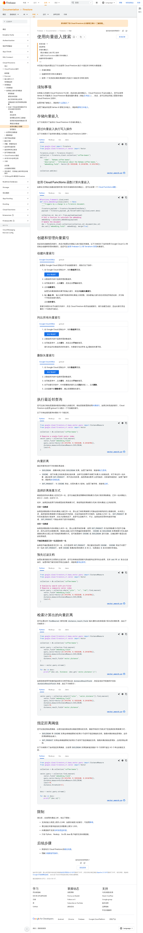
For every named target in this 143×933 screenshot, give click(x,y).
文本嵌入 (87, 96)
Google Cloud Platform (97, 919)
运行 (35, 3)
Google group (107, 899)
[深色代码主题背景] (122, 144)
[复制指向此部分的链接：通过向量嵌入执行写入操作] (74, 129)
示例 (65, 14)
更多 (56, 3)
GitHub (35, 907)
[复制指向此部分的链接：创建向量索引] (57, 253)
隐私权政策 (42, 928)
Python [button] (42, 140)
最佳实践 (67, 849)
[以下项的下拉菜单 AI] (27, 14)
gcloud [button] (61, 260)
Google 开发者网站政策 (40, 875)
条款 (34, 928)
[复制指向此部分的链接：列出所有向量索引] (62, 317)
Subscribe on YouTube (75, 903)
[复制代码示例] (126, 144)
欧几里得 (102, 470)
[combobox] (82, 3)
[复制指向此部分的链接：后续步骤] (54, 843)
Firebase (40, 31)
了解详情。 (100, 23)
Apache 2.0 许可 (102, 872)
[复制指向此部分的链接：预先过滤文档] (57, 555)
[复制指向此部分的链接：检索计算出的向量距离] (75, 615)
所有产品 (112, 919)
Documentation (11, 9)
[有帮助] (123, 31)
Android (61, 919)
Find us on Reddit (73, 896)
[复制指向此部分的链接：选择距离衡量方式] (62, 490)
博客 (120, 3)
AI (24, 14)
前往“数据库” (51, 274)
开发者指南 (37, 892)
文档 (45, 3)
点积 (106, 484)
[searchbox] (15, 21)
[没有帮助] (126, 31)
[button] (13, 34)
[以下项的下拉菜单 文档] (50, 2)
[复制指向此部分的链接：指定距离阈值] (61, 723)
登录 (138, 3)
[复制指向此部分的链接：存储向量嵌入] (61, 116)
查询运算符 (81, 562)
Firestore (27, 9)
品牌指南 (105, 907)
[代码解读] (119, 144)
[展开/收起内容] (47, 43)
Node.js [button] (52, 140)
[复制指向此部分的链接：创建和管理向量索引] (71, 238)
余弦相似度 (55, 480)
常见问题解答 (107, 910)
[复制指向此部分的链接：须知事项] (54, 87)
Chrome (71, 919)
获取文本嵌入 (83, 107)
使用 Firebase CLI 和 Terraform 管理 (82, 247)
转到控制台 (130, 3)
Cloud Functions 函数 (107, 187)
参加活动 (70, 907)
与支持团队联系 (107, 892)
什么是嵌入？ (64, 103)
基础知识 (13, 14)
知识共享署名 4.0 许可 (67, 872)
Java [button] (66, 140)
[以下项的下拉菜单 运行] (39, 2)
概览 (4, 14)
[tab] (42, 139)
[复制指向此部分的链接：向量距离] (51, 461)
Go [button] (60, 140)
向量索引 (96, 405)
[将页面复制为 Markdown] (81, 37)
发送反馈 (122, 37)
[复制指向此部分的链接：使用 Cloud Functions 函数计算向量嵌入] (92, 182)
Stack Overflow (107, 896)
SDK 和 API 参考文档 (40, 896)
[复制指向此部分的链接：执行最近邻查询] (64, 399)
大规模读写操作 (51, 853)
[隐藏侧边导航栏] (27, 929)
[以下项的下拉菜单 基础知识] (18, 14)
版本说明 (105, 903)
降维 (91, 822)
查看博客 (70, 892)
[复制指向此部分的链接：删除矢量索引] (57, 355)
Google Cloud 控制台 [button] (47, 260)
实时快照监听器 (60, 830)
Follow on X (71, 899)
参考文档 (56, 14)
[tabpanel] (82, 159)
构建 (24, 3)
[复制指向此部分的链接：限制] (46, 812)
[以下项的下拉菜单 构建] (29, 2)
